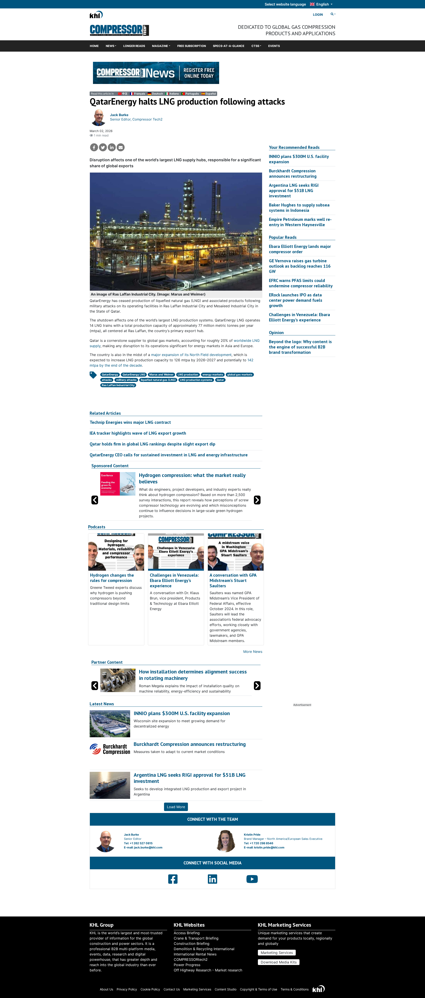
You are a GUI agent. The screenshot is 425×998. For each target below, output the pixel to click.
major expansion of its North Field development (191, 354)
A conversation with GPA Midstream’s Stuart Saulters (233, 580)
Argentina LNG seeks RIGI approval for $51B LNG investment (294, 190)
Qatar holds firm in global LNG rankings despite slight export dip (152, 444)
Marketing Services (277, 952)
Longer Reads (134, 46)
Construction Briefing (191, 943)
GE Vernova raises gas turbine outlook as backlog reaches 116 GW (299, 266)
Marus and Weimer (161, 374)
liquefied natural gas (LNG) (158, 379)
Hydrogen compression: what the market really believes (192, 478)
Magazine (160, 46)
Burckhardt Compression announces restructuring (293, 173)
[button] (257, 500)
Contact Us (172, 989)
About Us (106, 989)
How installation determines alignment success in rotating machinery (193, 674)
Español (211, 93)
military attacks (126, 379)
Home (94, 46)
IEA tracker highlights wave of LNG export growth (138, 433)
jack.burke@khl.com (148, 847)
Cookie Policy (150, 989)
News (110, 46)
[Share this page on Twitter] (103, 147)
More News (252, 651)
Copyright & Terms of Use (258, 989)
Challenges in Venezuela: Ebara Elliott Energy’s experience (174, 580)
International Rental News (195, 954)
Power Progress (187, 965)
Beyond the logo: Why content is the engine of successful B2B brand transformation (300, 347)
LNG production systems (196, 379)
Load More (176, 807)
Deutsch (157, 93)
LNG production (188, 374)
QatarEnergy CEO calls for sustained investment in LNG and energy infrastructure (169, 455)
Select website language (285, 4)
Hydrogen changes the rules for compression (112, 577)
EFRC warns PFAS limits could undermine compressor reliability (301, 283)
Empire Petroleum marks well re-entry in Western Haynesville (300, 222)
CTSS (255, 46)
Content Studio (225, 989)
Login (318, 14)
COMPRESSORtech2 (191, 959)
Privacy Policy (127, 989)
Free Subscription (191, 46)
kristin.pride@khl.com (269, 847)
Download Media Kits (279, 962)
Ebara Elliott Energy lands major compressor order (300, 249)
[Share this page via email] (121, 147)
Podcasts (96, 527)
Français (139, 93)
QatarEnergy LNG (134, 374)
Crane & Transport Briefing (196, 938)
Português (192, 93)
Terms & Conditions (295, 989)
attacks (107, 379)
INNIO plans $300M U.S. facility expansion (299, 159)
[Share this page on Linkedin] (112, 147)
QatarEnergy (110, 374)
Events (274, 46)
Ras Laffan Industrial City (118, 385)
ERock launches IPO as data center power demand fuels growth (295, 300)
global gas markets (239, 374)
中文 (125, 93)
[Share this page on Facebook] (94, 147)
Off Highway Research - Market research (208, 970)
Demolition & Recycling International (204, 949)
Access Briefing (187, 933)
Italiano (174, 93)
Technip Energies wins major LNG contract (130, 422)
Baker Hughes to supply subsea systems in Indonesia (299, 207)
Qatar (220, 379)
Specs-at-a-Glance (228, 46)
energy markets (213, 374)
